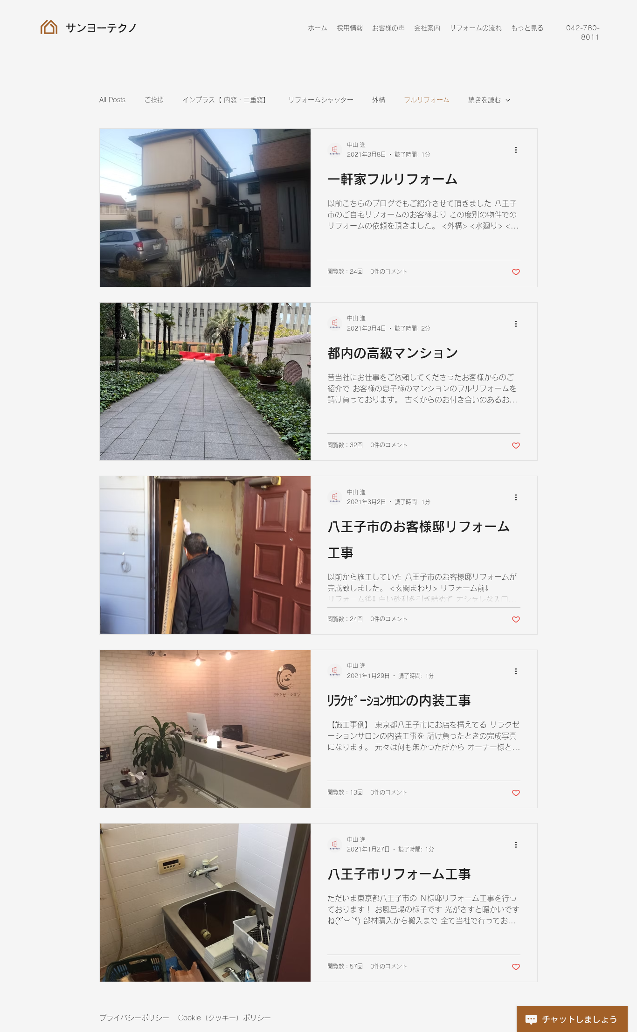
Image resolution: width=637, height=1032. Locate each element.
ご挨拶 (154, 100)
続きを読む (484, 100)
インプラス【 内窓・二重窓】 (226, 100)
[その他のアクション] (519, 150)
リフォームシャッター (320, 100)
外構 (378, 100)
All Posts (112, 100)
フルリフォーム (427, 100)
